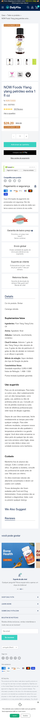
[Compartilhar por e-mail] (19, 180)
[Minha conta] (32, 7)
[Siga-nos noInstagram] (11, 658)
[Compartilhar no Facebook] (5, 180)
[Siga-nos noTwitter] (7, 658)
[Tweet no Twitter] (14, 180)
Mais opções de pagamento (20, 158)
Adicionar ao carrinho (20, 145)
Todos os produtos (13, 15)
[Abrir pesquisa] (28, 7)
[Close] (38, 702)
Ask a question (9, 113)
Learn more (21, 711)
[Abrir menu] (3, 7)
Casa (3, 15)
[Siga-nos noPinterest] (15, 658)
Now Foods (11, 101)
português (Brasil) (8, 647)
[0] (36, 7)
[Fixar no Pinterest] (9, 180)
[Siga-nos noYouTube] (19, 658)
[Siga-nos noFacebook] (3, 658)
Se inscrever (9, 637)
